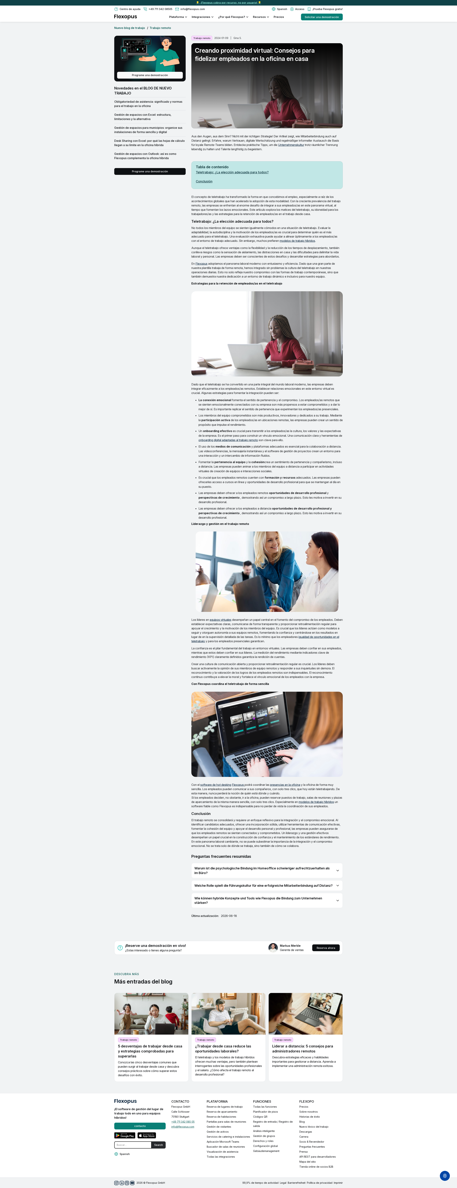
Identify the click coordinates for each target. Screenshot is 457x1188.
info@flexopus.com (182, 1126)
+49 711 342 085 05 (183, 1121)
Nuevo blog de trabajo (129, 28)
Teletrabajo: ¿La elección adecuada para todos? (232, 172)
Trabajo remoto (160, 28)
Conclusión (204, 181)
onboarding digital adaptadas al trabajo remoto (228, 440)
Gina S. (237, 37)
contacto (140, 1125)
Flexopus (201, 263)
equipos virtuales (220, 620)
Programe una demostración (150, 75)
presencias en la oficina (285, 785)
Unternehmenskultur (291, 145)
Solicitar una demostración (322, 17)
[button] (279, 9)
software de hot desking (215, 785)
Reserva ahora (326, 947)
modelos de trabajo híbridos (297, 241)
